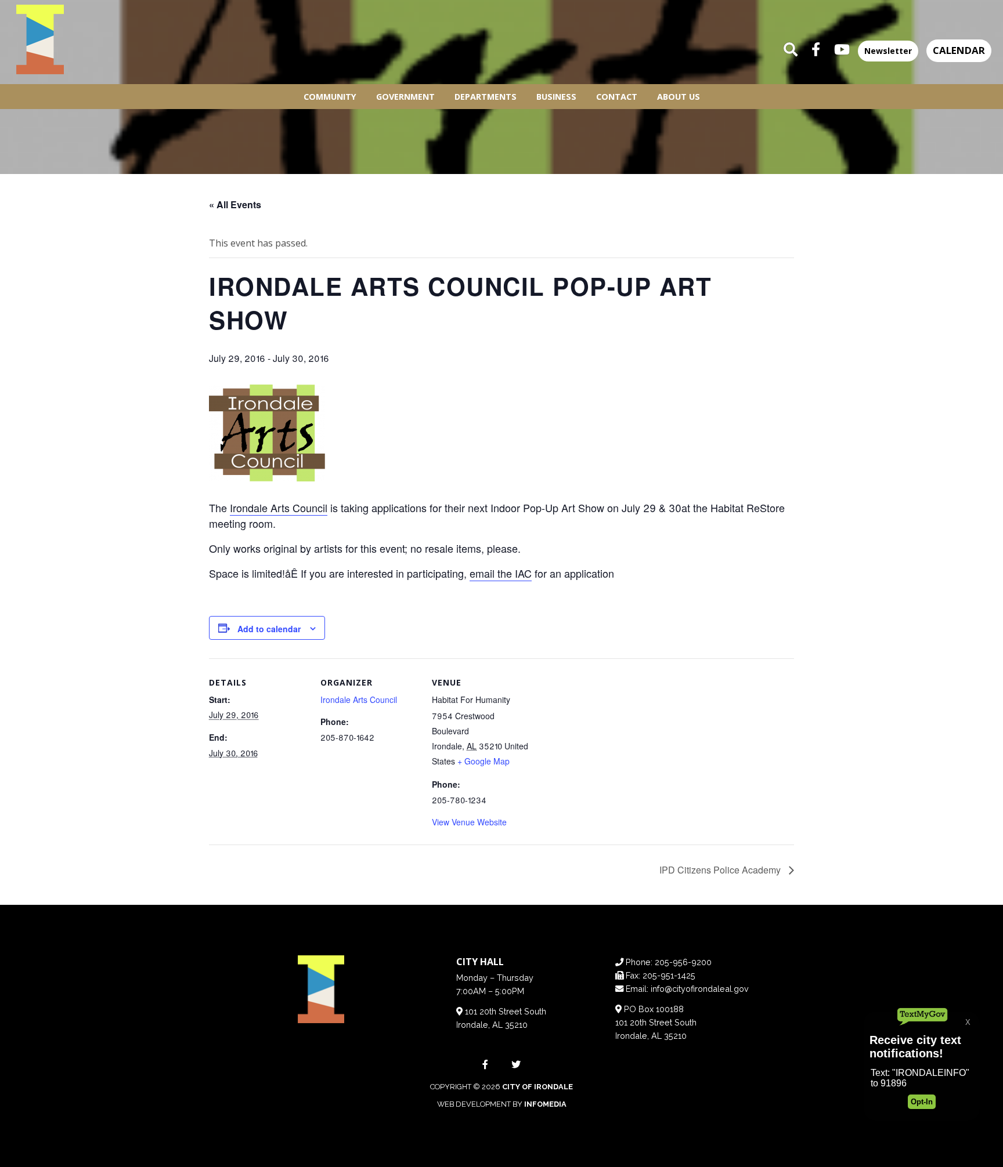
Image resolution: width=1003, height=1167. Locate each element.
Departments (485, 96)
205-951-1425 (669, 975)
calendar (959, 50)
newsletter (888, 50)
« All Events (235, 204)
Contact (616, 96)
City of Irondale (537, 1086)
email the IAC (501, 573)
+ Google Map (483, 761)
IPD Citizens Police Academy (721, 869)
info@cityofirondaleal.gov (700, 989)
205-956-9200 (683, 962)
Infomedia (545, 1104)
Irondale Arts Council (278, 507)
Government (405, 96)
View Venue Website (469, 822)
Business (556, 96)
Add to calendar (269, 629)
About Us (678, 96)
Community (330, 96)
